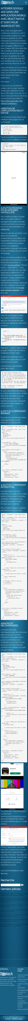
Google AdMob (14, 265)
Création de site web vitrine (23, 976)
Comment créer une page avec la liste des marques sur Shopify (14, 915)
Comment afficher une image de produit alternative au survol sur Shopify (14, 925)
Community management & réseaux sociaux (22, 1004)
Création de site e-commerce (23, 980)
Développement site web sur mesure (23, 992)
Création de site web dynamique (23, 986)
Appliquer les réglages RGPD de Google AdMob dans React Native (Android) (14, 894)
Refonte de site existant (23, 997)
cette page (5, 229)
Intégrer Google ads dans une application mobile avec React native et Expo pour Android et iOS (14, 900)
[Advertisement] (14, 942)
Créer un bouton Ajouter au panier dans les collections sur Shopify (14, 920)
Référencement (23, 1009)
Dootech (8, 1019)
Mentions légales (17, 1019)
